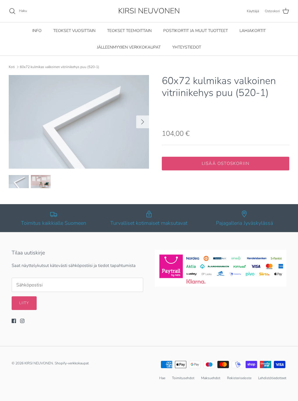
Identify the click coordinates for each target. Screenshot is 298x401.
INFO (37, 30)
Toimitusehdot (183, 378)
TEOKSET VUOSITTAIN (74, 30)
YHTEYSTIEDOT (186, 47)
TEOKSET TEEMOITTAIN (129, 30)
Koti (12, 67)
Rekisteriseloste (239, 378)
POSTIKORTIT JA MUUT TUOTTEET (195, 30)
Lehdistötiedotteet (272, 378)
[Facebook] (14, 321)
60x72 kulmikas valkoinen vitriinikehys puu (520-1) (59, 67)
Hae (162, 378)
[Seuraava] (142, 121)
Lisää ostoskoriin (225, 163)
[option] (79, 121)
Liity (24, 303)
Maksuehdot (210, 378)
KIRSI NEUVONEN (38, 363)
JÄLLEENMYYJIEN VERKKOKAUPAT (129, 47)
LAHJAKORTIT (253, 30)
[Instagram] (22, 321)
